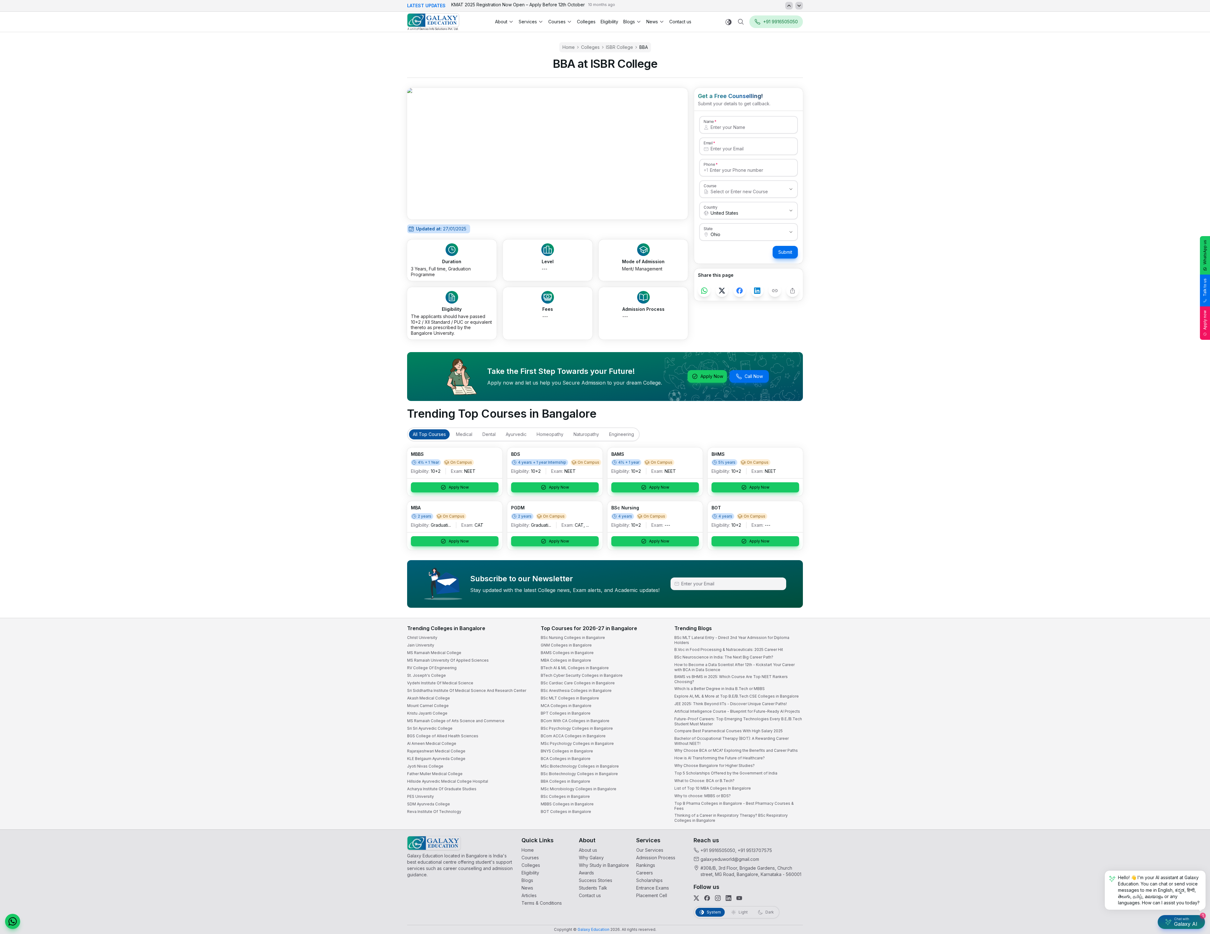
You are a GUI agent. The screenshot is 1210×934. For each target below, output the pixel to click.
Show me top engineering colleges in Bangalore (1132, 892)
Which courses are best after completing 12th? (1130, 879)
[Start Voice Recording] (1090, 922)
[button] (1194, 760)
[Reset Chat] (1193, 775)
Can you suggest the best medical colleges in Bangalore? (1139, 866)
